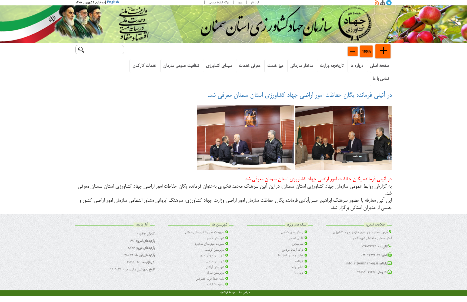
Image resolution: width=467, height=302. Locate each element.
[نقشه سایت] (382, 3)
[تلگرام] (389, 3)
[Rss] (377, 3)
